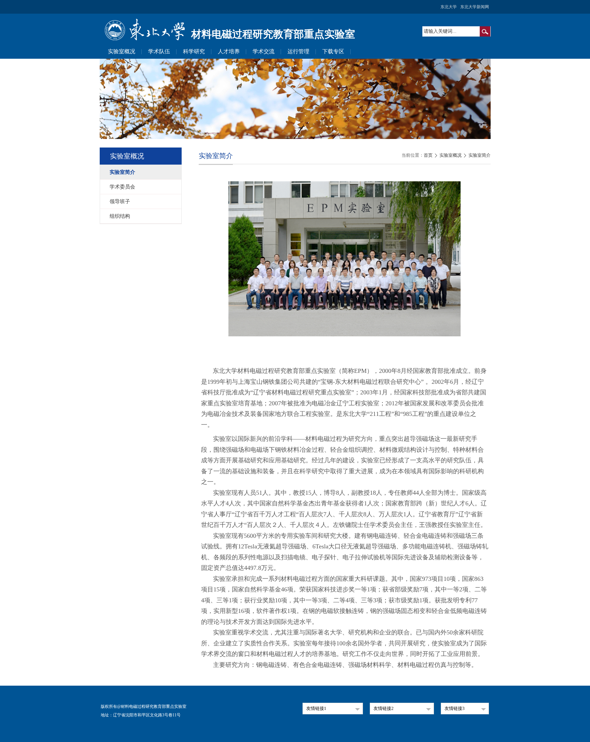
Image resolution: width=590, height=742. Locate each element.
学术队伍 (159, 51)
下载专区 (333, 51)
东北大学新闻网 (474, 6)
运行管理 (298, 51)
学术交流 (264, 51)
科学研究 (194, 51)
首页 (428, 155)
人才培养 (229, 51)
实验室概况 (121, 51)
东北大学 (448, 6)
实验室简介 (479, 155)
